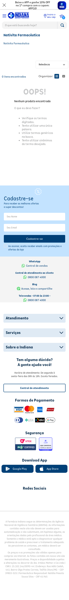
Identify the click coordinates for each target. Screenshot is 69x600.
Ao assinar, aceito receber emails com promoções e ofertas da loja (35, 248)
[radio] (56, 76)
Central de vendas (37, 265)
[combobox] (34, 26)
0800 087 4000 (37, 277)
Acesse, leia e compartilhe (36, 288)
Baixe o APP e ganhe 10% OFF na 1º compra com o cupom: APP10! (32, 5)
